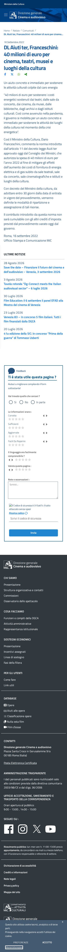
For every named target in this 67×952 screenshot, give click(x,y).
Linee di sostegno (14, 657)
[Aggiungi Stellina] (46, 415)
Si (15, 402)
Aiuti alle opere (16, 711)
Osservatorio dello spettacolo (21, 601)
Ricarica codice (16, 513)
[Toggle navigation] (6, 15)
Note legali (10, 879)
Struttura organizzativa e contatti (23, 590)
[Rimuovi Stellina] (43, 415)
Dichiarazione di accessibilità (20, 866)
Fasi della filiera (13, 663)
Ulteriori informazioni (14, 947)
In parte (40, 402)
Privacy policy (11, 886)
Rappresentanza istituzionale (21, 629)
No (26, 402)
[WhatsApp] (19, 74)
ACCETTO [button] (47, 942)
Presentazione (12, 585)
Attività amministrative (17, 624)
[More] (26, 74)
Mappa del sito (12, 892)
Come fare (10, 680)
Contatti (9, 741)
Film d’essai (14, 727)
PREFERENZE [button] (21, 942)
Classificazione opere (19, 716)
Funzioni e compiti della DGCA (21, 618)
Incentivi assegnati (15, 652)
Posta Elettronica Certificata (20, 763)
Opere (10, 705)
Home (7, 30)
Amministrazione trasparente (25, 773)
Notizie (16, 30)
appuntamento (11, 850)
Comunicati (28, 30)
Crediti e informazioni (15, 872)
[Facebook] (5, 74)
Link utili (9, 685)
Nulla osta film (15, 722)
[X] (12, 74)
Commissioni (11, 596)
